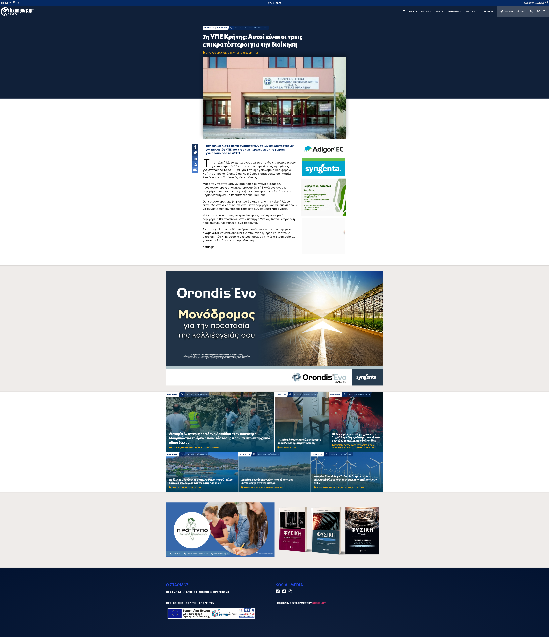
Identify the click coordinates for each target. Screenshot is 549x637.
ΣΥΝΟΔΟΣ (278, 488)
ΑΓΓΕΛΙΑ (293, 448)
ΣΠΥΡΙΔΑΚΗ (346, 488)
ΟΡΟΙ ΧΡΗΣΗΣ (174, 603)
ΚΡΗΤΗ (439, 11)
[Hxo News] (17, 12)
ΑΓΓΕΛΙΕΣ (508, 11)
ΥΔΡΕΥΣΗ (189, 488)
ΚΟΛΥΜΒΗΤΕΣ (267, 488)
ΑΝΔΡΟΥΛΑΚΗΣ (188, 448)
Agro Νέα (454, 11)
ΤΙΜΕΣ (522, 11)
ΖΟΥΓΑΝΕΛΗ (369, 448)
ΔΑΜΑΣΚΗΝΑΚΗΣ (213, 448)
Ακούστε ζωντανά (534, 3)
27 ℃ (542, 11)
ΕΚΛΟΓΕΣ (488, 11)
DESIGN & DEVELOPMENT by (301, 603)
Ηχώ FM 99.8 (174, 592)
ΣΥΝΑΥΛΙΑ (358, 448)
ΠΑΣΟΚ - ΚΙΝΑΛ (358, 488)
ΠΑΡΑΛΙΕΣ (198, 488)
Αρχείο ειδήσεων (197, 592)
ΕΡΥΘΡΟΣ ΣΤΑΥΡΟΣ (216, 53)
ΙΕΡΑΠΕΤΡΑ (172, 394)
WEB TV (413, 11)
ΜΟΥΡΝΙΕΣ (200, 448)
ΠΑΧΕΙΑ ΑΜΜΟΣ (351, 445)
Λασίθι (425, 11)
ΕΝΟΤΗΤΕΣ (472, 11)
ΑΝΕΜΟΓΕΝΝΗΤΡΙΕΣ (331, 488)
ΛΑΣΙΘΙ (181, 488)
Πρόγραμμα (221, 592)
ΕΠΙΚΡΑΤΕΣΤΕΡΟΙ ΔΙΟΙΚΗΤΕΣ (242, 53)
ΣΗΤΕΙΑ (174, 488)
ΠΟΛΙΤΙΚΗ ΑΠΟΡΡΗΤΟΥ (200, 603)
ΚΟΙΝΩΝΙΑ (222, 28)
